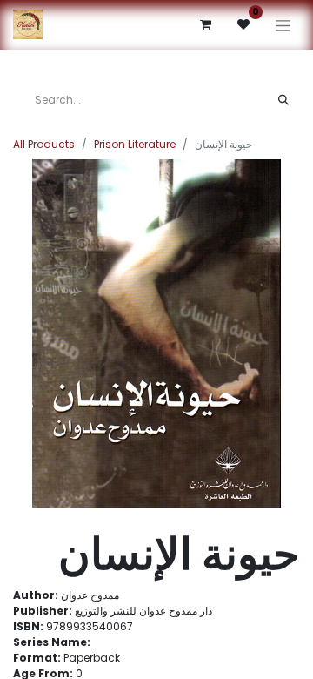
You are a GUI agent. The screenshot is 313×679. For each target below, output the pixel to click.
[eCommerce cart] (205, 24)
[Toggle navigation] (283, 25)
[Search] (283, 100)
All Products (44, 144)
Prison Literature (135, 144)
